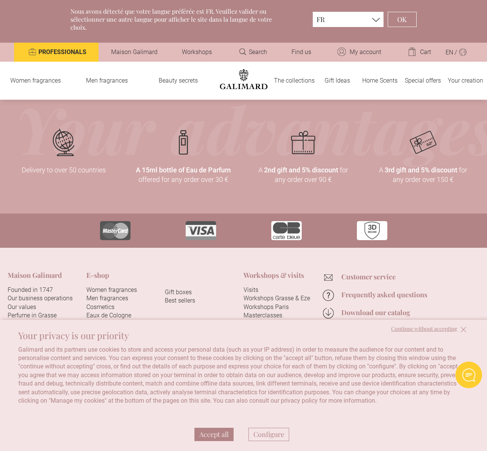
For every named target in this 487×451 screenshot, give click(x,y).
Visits (251, 289)
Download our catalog (375, 312)
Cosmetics (100, 307)
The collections (294, 80)
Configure (268, 434)
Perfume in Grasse (32, 315)
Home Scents (380, 80)
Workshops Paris (266, 307)
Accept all (214, 434)
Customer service (368, 276)
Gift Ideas (337, 80)
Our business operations (40, 298)
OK (402, 19)
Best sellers (180, 300)
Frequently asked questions (384, 294)
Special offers (423, 80)
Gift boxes (178, 292)
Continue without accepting (424, 329)
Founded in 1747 (30, 289)
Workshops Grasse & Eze (277, 298)
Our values (22, 307)
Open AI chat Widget (468, 375)
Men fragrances (107, 80)
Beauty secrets (178, 80)
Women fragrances (35, 80)
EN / (452, 52)
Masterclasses (263, 315)
